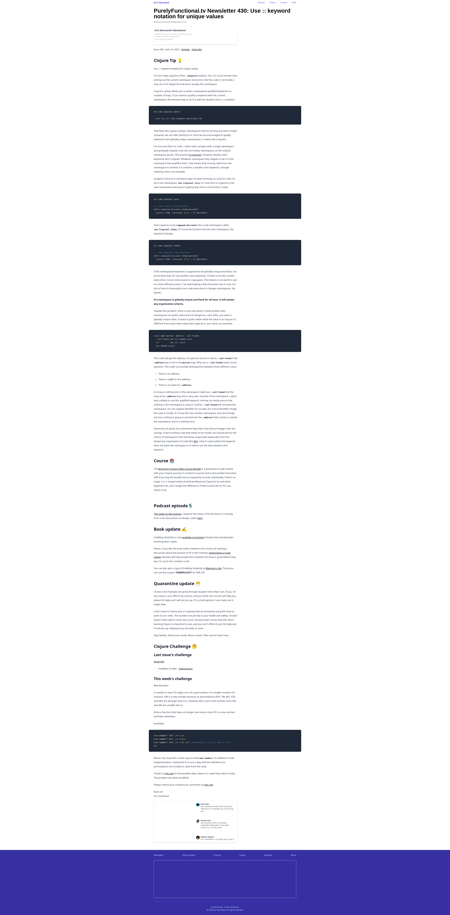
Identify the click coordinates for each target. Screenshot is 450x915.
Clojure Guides (188, 855)
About (293, 855)
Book (294, 3)
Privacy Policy (217, 907)
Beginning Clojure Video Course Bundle (179, 468)
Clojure (272, 3)
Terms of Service (231, 907)
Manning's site (213, 568)
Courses (283, 3)
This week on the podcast (167, 513)
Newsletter (158, 855)
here (199, 518)
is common (195, 154)
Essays (242, 855)
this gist (208, 784)
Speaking (268, 855)
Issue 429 (159, 661)
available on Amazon (193, 537)
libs (195, 441)
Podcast (261, 3)
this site (169, 773)
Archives (185, 49)
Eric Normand (161, 2)
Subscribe (197, 49)
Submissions (186, 668)
